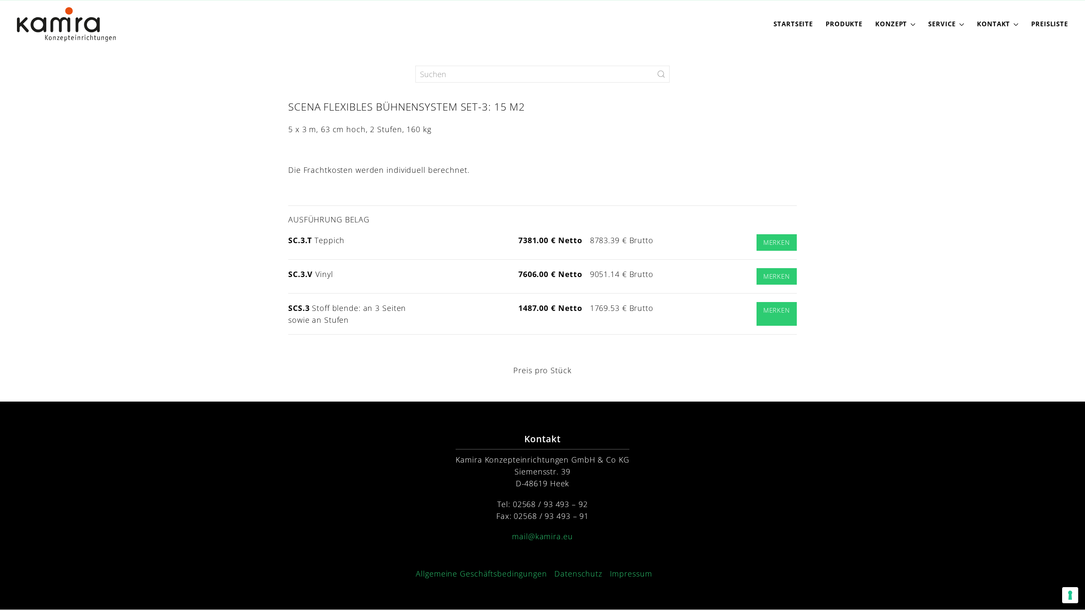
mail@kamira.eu (542, 536)
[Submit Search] (661, 74)
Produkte (844, 23)
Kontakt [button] (993, 23)
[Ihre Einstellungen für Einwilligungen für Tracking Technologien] (1070, 595)
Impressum (631, 573)
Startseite (793, 23)
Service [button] (942, 23)
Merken (776, 242)
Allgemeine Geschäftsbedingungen (481, 573)
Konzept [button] (891, 23)
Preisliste (1049, 23)
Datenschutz (578, 573)
